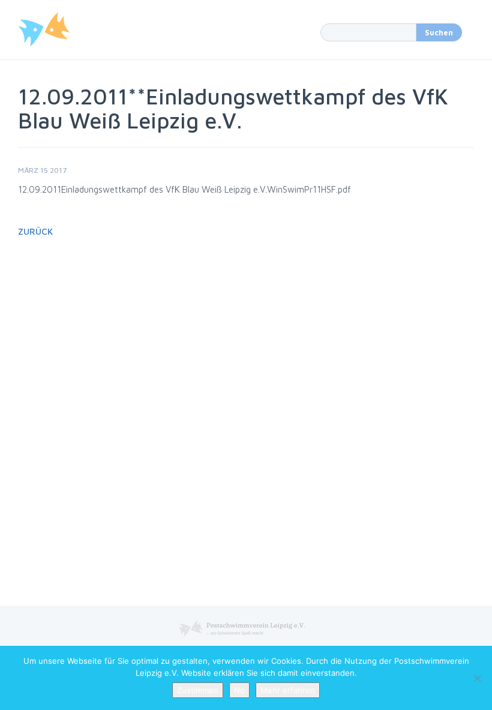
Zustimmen (197, 690)
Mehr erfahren (287, 690)
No (239, 690)
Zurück (35, 231)
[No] (477, 678)
